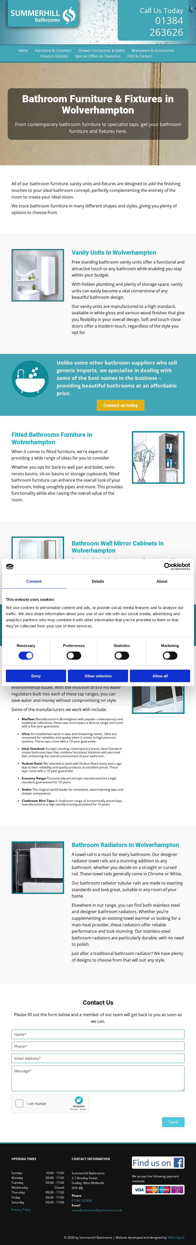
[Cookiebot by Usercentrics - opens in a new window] (167, 566)
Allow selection (98, 676)
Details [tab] (98, 581)
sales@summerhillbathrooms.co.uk (97, 1210)
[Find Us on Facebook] (158, 1162)
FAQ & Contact (139, 56)
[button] (120, 405)
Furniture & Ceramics (53, 50)
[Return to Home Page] (43, 13)
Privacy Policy (21, 1209)
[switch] (74, 656)
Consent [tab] (34, 581)
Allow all (160, 676)
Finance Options (54, 56)
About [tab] (162, 581)
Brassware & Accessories (153, 50)
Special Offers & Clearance (97, 56)
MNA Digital (150, 1237)
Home (23, 50)
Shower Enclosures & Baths (101, 50)
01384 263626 (166, 26)
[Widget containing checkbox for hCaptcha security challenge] (50, 1103)
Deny (36, 676)
